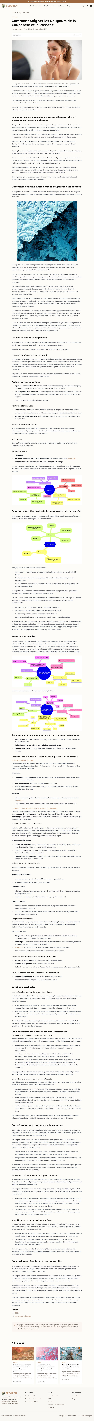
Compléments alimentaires (34, 1399)
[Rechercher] (83, 6)
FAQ (49, 1399)
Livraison (51, 1402)
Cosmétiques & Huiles (32, 1402)
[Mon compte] (87, 6)
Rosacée (26, 13)
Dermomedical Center (23, 1316)
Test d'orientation (54, 1396)
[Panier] (91, 6)
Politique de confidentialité (67, 1416)
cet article (71, 458)
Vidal (16, 1313)
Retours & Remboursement (57, 1405)
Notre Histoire (76, 1396)
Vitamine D (19, 947)
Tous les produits (30, 1396)
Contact (51, 1408)
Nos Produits (48, 6)
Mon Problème (34, 6)
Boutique (61, 6)
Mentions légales (87, 1416)
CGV (78, 1416)
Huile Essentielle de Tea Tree (22, 760)
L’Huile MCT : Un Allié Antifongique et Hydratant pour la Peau (34, 808)
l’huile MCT (19, 800)
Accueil (14, 13)
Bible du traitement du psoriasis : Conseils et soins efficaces (70, 1367)
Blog (68, 6)
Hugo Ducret (18, 29)
